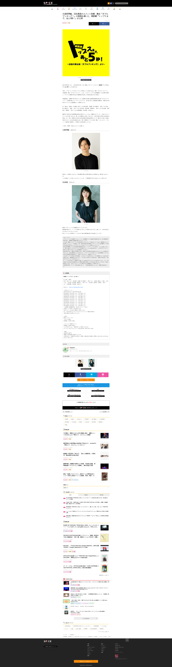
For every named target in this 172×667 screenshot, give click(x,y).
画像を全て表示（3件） (87, 79)
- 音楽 (88, 643)
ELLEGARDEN (94, 628)
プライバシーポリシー (119, 652)
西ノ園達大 (94, 419)
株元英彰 (67, 422)
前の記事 (67, 411)
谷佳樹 (80, 422)
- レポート (103, 648)
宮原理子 (87, 419)
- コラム (102, 650)
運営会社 (116, 643)
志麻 (72, 628)
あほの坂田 (78, 628)
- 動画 (102, 643)
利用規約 (116, 650)
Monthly (101, 495)
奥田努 (66, 419)
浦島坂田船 (96, 626)
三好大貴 (87, 422)
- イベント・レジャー (91, 647)
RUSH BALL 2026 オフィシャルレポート (82, 626)
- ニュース (103, 645)
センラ (66, 628)
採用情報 (116, 648)
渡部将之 (101, 422)
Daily (70, 495)
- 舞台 (88, 645)
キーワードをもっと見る (102, 631)
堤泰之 (72, 419)
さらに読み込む (86, 618)
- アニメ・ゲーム (90, 650)
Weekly (86, 495)
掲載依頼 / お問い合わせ (119, 647)
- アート (88, 652)
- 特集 (102, 652)
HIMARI (85, 628)
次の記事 (104, 411)
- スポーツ (89, 653)
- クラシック (89, 648)
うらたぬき (104, 626)
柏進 (66, 424)
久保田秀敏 (102, 419)
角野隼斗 (102, 628)
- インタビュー (103, 647)
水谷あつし (79, 419)
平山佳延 (74, 422)
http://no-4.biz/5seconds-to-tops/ (76, 287)
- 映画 (88, 655)
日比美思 (94, 422)
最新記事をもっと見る (103, 575)
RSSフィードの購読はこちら (86, 379)
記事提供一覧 (117, 645)
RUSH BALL (67, 626)
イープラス (65, 634)
